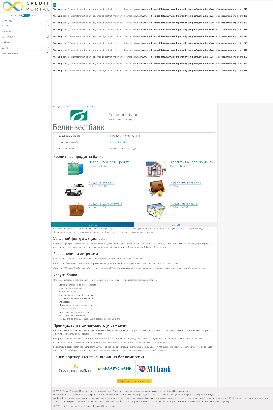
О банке (93, 224)
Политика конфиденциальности (95, 391)
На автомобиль (177, 76)
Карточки (185, 83)
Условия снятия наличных (134, 381)
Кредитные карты (184, 203)
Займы (6, 42)
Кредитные (218, 83)
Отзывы (176, 224)
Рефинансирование (223, 76)
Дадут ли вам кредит (114, 83)
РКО (129, 90)
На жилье (140, 76)
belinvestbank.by (118, 142)
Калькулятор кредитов (232, 90)
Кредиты (6, 25)
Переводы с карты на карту (135, 97)
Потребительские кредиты (109, 162)
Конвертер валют (80, 97)
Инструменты (184, 90)
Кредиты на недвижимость (191, 162)
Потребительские (101, 76)
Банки (5, 48)
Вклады (6, 31)
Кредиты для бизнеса (105, 203)
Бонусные (252, 83)
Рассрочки (74, 90)
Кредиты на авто (101, 182)
